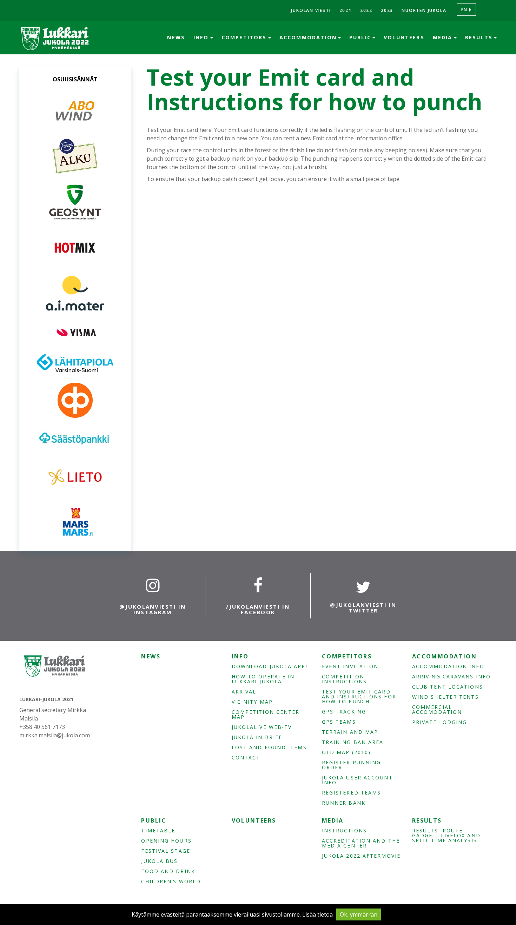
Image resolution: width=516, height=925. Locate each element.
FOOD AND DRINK (168, 871)
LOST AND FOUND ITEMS (269, 747)
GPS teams (339, 721)
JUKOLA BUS (159, 861)
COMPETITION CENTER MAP (266, 714)
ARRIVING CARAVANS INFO (451, 676)
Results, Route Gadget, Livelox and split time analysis (446, 835)
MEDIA (444, 37)
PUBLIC (361, 37)
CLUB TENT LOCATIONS (447, 686)
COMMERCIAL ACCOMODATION (437, 710)
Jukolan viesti (311, 10)
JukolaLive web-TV (262, 727)
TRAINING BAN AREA (353, 742)
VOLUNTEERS (404, 37)
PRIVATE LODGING (439, 722)
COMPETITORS (245, 37)
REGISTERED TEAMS (351, 792)
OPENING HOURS (166, 840)
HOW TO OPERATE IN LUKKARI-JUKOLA (263, 679)
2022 (366, 10)
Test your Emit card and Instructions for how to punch (359, 696)
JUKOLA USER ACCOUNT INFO (357, 780)
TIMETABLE (158, 830)
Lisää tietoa (317, 914)
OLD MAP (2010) (346, 752)
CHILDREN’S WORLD (171, 881)
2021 (345, 10)
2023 (387, 10)
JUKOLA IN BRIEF (257, 737)
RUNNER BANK (343, 802)
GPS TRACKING (344, 711)
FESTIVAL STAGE (165, 851)
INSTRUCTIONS (344, 830)
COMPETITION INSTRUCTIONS (344, 679)
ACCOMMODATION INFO (448, 666)
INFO (202, 37)
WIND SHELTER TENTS (445, 697)
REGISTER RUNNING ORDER (351, 765)
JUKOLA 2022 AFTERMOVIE (361, 855)
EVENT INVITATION (350, 666)
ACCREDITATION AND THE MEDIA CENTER (361, 843)
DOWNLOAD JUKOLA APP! (269, 666)
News (176, 37)
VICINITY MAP (252, 701)
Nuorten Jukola (424, 10)
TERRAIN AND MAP (350, 732)
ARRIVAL (244, 691)
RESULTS (480, 37)
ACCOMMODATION (309, 37)
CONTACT (246, 757)
